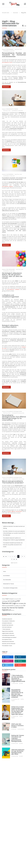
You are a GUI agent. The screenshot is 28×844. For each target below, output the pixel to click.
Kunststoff (10, 605)
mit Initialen (20, 603)
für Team (21, 605)
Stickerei (3, 598)
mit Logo (12, 603)
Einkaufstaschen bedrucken (8, 641)
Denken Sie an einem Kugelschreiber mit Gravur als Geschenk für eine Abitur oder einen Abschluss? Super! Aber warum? (17, 710)
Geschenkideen (9, 49)
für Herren (11, 608)
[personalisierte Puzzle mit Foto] (14, 38)
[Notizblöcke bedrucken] (14, 400)
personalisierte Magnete (7, 186)
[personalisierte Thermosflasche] (14, 466)
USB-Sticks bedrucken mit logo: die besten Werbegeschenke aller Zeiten (17, 752)
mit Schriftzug (12, 601)
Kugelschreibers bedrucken (8, 633)
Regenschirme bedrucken (7, 631)
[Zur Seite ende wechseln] (16, 559)
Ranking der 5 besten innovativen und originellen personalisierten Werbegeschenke (17, 738)
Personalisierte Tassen (7, 645)
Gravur (17, 605)
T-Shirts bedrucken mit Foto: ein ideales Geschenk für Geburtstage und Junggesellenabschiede (18, 678)
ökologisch (11, 598)
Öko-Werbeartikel (10, 269)
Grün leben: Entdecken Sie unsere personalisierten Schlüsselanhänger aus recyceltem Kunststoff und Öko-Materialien (14, 533)
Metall (6, 605)
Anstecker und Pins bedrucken (8, 643)
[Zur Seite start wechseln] (4, 556)
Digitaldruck (6, 610)
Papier (7, 599)
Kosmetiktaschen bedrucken (8, 635)
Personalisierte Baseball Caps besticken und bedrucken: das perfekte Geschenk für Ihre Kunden (12, 544)
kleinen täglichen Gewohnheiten (15, 511)
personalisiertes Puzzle (7, 62)
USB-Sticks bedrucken (7, 627)
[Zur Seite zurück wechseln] (6, 556)
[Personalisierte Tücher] (14, 98)
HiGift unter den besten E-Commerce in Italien (17, 725)
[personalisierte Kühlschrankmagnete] (14, 163)
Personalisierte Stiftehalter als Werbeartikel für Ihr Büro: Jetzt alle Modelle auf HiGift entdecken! (17, 693)
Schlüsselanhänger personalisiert (9, 637)
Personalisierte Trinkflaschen (8, 621)
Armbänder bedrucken (7, 623)
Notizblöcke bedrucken (7, 619)
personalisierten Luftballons (13, 289)
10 (11, 559)
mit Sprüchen (16, 598)
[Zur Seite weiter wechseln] (14, 559)
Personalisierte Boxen (7, 639)
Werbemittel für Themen (12, 109)
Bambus (12, 610)
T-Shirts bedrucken (6, 629)
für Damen (19, 608)
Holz (14, 605)
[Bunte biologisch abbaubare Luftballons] (14, 258)
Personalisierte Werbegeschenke (14, 411)
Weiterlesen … (6, 86)
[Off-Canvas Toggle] (25, 4)
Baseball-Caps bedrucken (7, 625)
